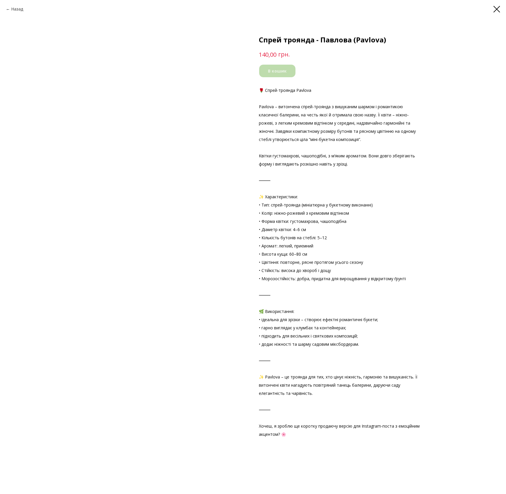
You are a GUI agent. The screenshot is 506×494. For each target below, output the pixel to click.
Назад (17, 9)
